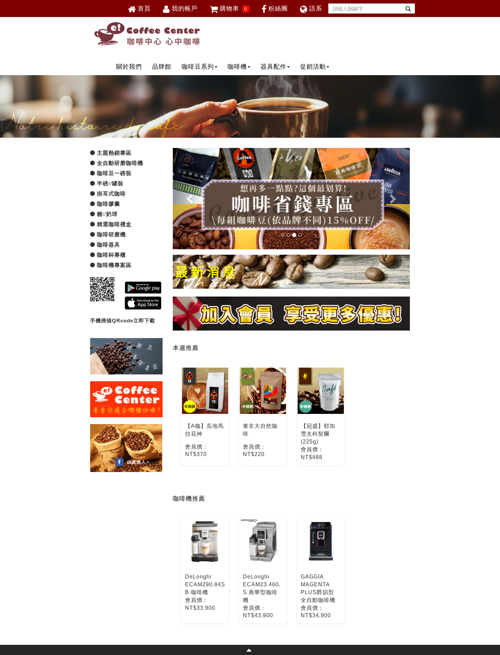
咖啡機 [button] (237, 66)
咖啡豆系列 (198, 66)
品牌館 (161, 66)
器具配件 (273, 66)
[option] (205, 416)
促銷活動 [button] (313, 66)
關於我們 (129, 66)
